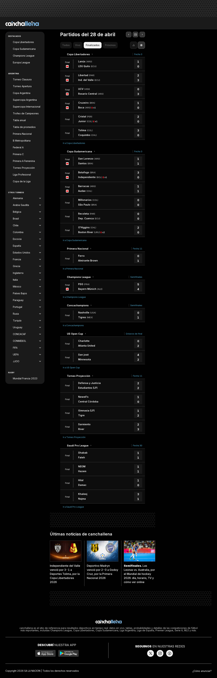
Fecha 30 (137, 445)
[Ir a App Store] (45, 653)
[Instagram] (160, 653)
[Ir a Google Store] (68, 653)
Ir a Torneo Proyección (74, 437)
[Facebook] (169, 653)
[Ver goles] (141, 45)
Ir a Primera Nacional (73, 268)
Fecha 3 (138, 54)
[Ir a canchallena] (22, 23)
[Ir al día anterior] (128, 34)
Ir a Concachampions (73, 325)
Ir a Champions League (74, 297)
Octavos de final (134, 333)
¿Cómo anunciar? (202, 671)
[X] (150, 653)
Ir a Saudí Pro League (73, 507)
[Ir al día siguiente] (142, 34)
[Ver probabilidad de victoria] (133, 45)
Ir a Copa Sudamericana (74, 240)
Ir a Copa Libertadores (74, 143)
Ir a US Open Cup (71, 367)
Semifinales (136, 277)
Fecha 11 (137, 248)
